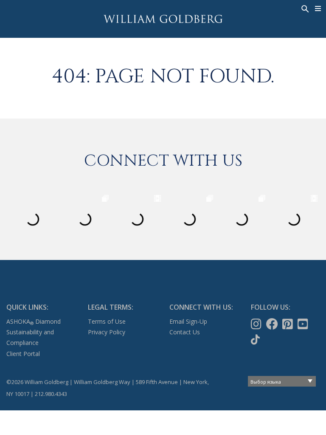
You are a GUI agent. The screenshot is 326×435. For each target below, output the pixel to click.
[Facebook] (273, 324)
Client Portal (23, 354)
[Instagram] (257, 324)
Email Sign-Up (188, 321)
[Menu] (318, 8)
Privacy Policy (106, 332)
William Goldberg (163, 19)
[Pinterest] (288, 324)
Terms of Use (107, 321)
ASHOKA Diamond (33, 321)
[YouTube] (304, 324)
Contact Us (184, 332)
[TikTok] (256, 339)
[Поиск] (304, 8)
